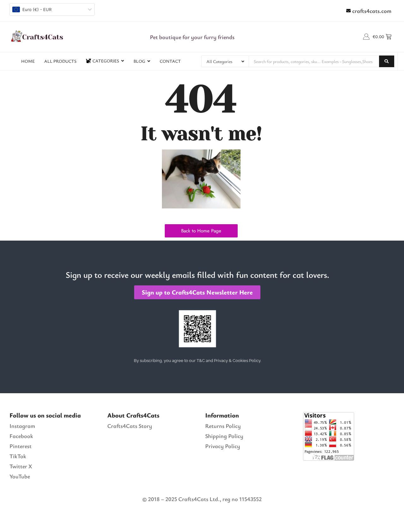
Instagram (22, 425)
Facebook (21, 436)
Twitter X (20, 466)
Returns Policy (223, 425)
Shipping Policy (224, 436)
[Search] (386, 61)
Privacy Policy (222, 446)
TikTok (17, 456)
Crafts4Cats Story (129, 425)
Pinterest (20, 446)
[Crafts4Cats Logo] (37, 36)
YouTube (19, 476)
